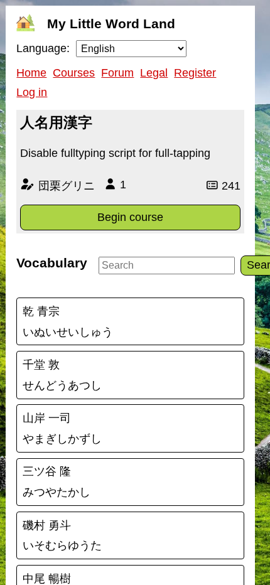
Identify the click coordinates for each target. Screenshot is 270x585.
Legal (154, 73)
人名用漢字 (56, 122)
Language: (43, 48)
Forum (117, 73)
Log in (31, 92)
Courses (74, 73)
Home (31, 73)
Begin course (130, 217)
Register (195, 73)
